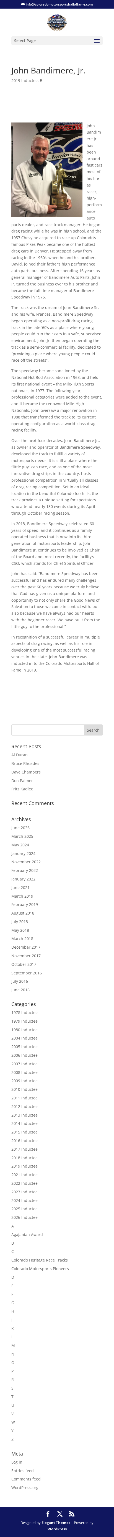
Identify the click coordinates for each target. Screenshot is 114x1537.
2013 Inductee (24, 1115)
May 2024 (20, 844)
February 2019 (24, 904)
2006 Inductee (24, 1055)
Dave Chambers (26, 772)
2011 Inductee (24, 1098)
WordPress (57, 1528)
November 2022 (26, 861)
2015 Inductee (24, 1132)
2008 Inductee (24, 1072)
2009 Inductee (24, 1080)
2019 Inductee (24, 80)
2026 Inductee (24, 1217)
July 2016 (19, 981)
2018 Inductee (24, 1157)
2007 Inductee (24, 1063)
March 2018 (22, 938)
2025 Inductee (24, 1208)
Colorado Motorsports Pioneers (40, 1268)
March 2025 (22, 836)
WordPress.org (24, 1487)
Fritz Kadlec (22, 789)
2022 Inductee (24, 1183)
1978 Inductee (24, 1012)
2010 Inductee (24, 1089)
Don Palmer (22, 780)
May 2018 (20, 930)
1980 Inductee (24, 1029)
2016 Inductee (24, 1140)
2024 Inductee (24, 1200)
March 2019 (22, 896)
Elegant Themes (56, 1522)
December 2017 (25, 947)
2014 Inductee (24, 1123)
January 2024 (23, 853)
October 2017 (23, 964)
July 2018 (19, 921)
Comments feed (26, 1479)
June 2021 (20, 887)
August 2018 (22, 913)
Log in (16, 1462)
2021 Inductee (24, 1174)
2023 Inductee (24, 1191)
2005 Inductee (24, 1046)
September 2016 (26, 973)
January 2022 (23, 879)
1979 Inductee (24, 1021)
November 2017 (26, 955)
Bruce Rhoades (25, 763)
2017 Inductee (24, 1149)
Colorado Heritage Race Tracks (39, 1260)
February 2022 (24, 870)
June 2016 (20, 989)
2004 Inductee (24, 1038)
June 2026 (20, 827)
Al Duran (19, 754)
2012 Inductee (24, 1106)
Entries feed (22, 1470)
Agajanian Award (27, 1234)
